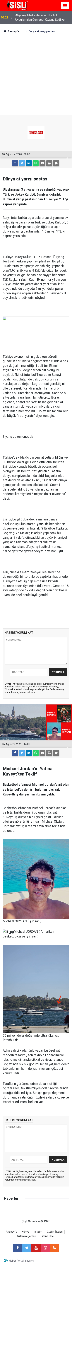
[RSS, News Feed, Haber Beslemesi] (54, 1248)
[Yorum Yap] (56, 163)
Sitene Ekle (47, 1236)
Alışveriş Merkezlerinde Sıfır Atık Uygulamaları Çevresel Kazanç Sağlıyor (40, 17)
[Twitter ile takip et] (26, 1248)
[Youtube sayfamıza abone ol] (36, 1248)
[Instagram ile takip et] (45, 1248)
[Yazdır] (49, 163)
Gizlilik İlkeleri (55, 1231)
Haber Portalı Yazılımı (21, 1260)
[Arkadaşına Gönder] (42, 163)
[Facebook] (15, 163)
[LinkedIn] (29, 163)
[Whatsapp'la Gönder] (36, 163)
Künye (25, 1231)
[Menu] (65, 5)
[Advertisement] (36, 71)
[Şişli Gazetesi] (16, 5)
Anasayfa (11, 1231)
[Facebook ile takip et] (17, 1248)
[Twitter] (22, 163)
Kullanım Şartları (26, 1236)
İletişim (38, 1231)
